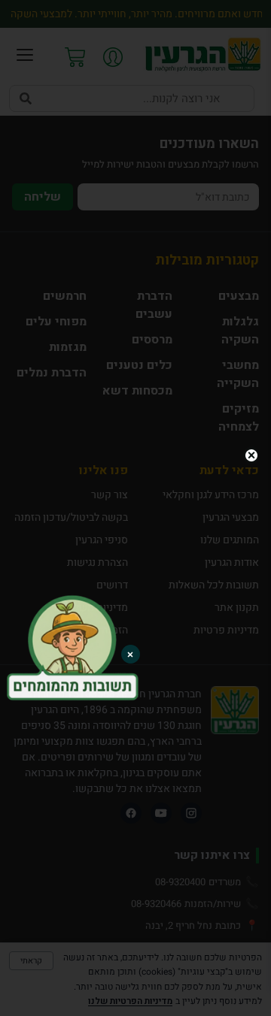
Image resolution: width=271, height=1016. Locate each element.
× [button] (130, 654)
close (251, 455)
